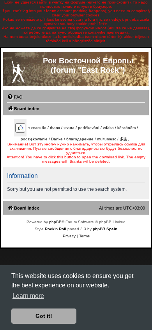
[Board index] (18, 70)
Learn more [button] (28, 295)
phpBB (55, 222)
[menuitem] (15, 97)
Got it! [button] (43, 316)
